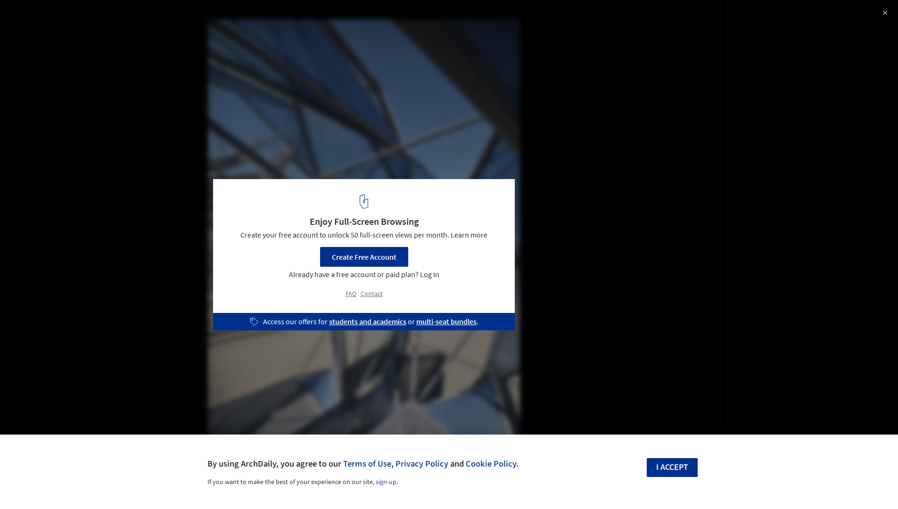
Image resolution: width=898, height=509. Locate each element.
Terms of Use (367, 464)
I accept (672, 467)
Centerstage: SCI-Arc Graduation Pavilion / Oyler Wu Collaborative (133, 25)
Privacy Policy (421, 464)
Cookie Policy (491, 464)
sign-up (386, 482)
